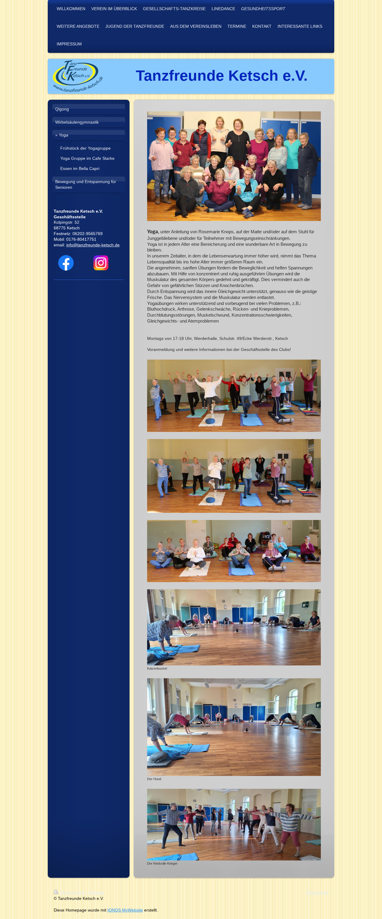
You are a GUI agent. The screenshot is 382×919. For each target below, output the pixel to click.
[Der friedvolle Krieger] (234, 824)
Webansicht (317, 892)
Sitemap (96, 892)
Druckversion (72, 892)
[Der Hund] (234, 727)
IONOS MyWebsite (125, 910)
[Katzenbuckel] (234, 627)
